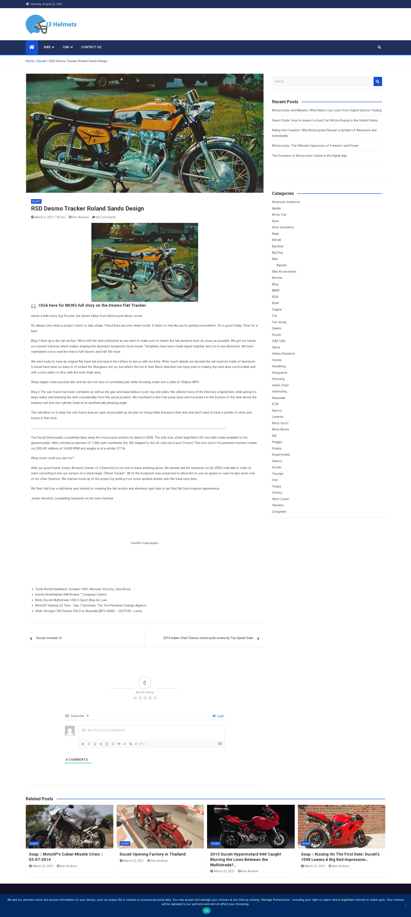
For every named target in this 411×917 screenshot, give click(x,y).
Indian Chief (280, 385)
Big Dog (277, 252)
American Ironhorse (286, 202)
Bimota (277, 278)
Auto (275, 221)
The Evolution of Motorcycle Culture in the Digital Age (309, 156)
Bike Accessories (284, 271)
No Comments (106, 217)
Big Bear (278, 246)
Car (66, 47)
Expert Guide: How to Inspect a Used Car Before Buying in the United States (325, 120)
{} (136, 743)
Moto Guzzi (280, 423)
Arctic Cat (279, 215)
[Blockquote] (119, 744)
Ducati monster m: (49, 638)
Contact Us (91, 47)
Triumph (277, 474)
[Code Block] (125, 744)
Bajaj (275, 234)
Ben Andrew (80, 217)
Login (220, 716)
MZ (274, 436)
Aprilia (276, 208)
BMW (275, 290)
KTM (275, 404)
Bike (47, 47)
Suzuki (276, 467)
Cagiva (276, 309)
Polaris (277, 448)
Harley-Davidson (283, 353)
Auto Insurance (283, 227)
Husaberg (279, 366)
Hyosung (278, 379)
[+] (142, 743)
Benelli (276, 240)
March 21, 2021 (315, 866)
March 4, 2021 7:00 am (50, 217)
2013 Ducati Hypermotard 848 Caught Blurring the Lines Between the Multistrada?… (245, 859)
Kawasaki (278, 398)
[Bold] (83, 744)
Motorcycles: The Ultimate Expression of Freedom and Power (315, 146)
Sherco (277, 461)
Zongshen (279, 512)
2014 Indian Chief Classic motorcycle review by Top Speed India (208, 638)
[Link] (131, 744)
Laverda (277, 417)
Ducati (36, 201)
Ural (274, 480)
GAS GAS (278, 341)
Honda (276, 360)
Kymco (277, 410)
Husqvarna (279, 373)
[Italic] (89, 744)
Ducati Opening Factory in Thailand (153, 854)
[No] (406, 906)
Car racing (279, 322)
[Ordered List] (107, 744)
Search (378, 81)
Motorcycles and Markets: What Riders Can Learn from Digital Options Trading (326, 110)
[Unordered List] (113, 744)
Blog (275, 284)
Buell (275, 303)
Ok (206, 910)
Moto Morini (280, 429)
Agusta (281, 265)
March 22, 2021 (43, 866)
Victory (277, 492)
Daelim (276, 328)
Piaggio (277, 442)
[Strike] (101, 744)
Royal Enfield (281, 455)
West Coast (280, 499)
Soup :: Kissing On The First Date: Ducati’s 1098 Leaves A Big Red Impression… (340, 857)
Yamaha (277, 505)
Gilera (276, 347)
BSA (275, 297)
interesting (279, 391)
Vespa (276, 486)
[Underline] (95, 744)
